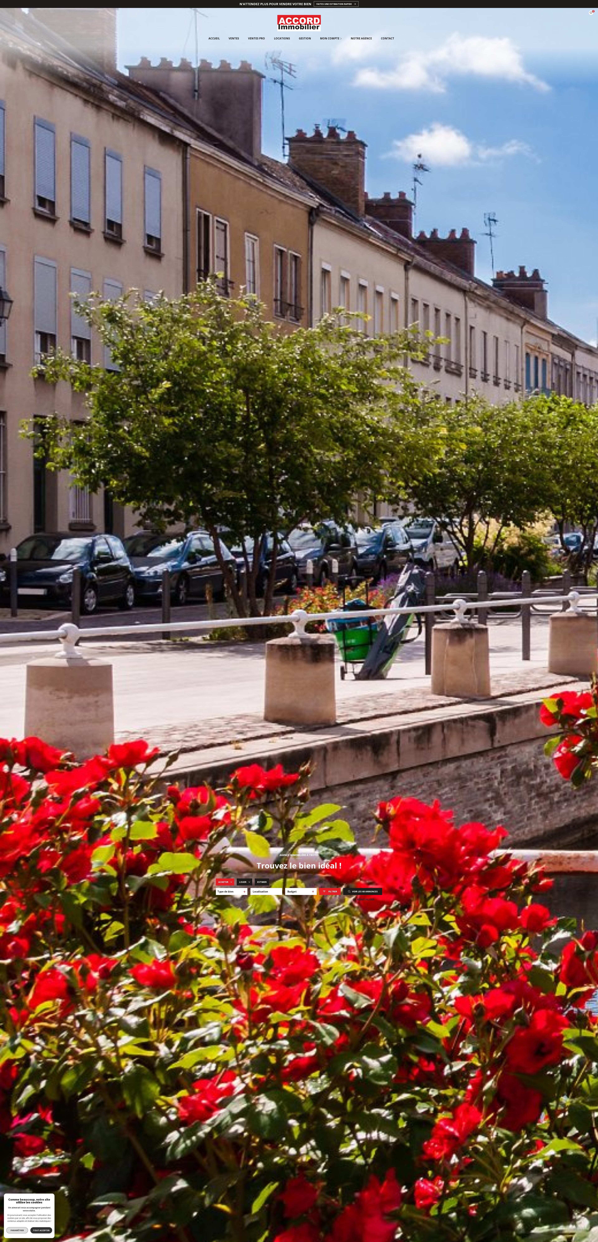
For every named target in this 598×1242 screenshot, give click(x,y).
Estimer (262, 881)
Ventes (234, 38)
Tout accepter (41, 1230)
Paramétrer (17, 1230)
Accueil (214, 38)
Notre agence (361, 38)
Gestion (305, 38)
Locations (282, 38)
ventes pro (256, 38)
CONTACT (387, 38)
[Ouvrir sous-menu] (341, 38)
